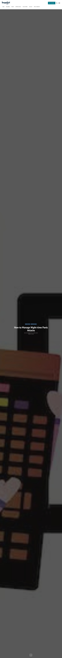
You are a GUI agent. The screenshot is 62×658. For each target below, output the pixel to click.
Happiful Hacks (18, 6)
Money (12, 6)
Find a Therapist (37, 6)
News (3, 6)
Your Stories (25, 6)
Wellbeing (8, 6)
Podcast (30, 6)
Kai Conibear (28, 332)
